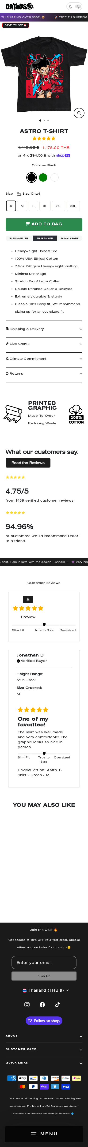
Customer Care (21, 1050)
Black (31, 177)
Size (23, 194)
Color (44, 165)
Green (43, 177)
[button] (44, 138)
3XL (73, 206)
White (54, 177)
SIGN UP (44, 976)
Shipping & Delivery (26, 329)
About (12, 1036)
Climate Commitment (27, 359)
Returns (16, 374)
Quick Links (17, 1063)
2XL (58, 206)
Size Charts (19, 344)
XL (45, 206)
